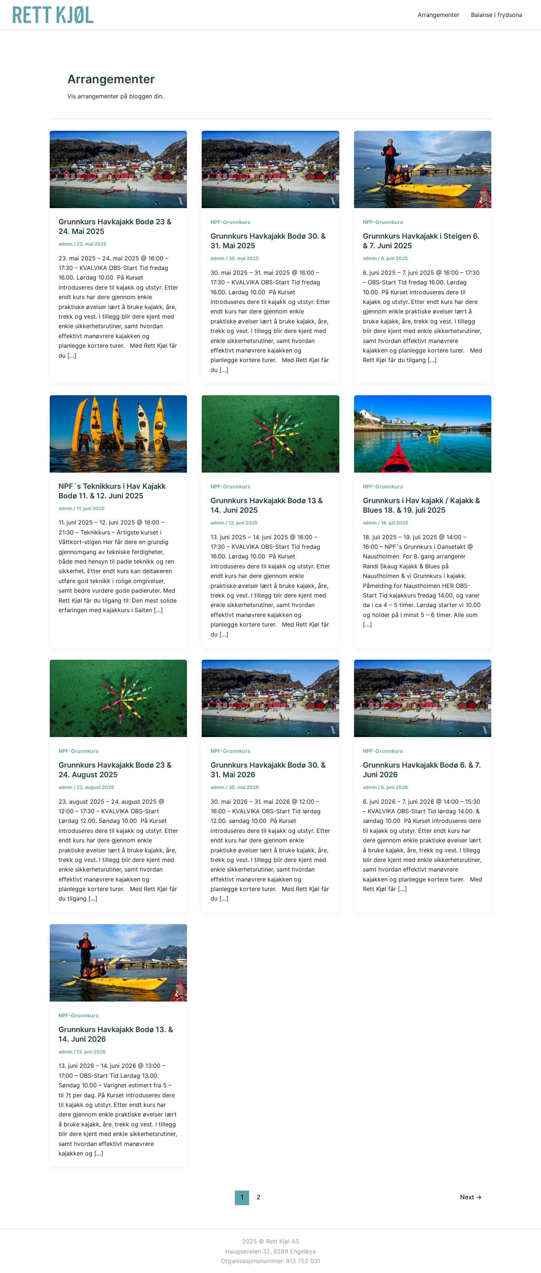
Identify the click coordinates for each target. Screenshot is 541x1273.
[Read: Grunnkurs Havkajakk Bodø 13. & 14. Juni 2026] (118, 962)
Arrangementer (438, 14)
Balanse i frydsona (496, 14)
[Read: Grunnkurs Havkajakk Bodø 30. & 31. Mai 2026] (270, 697)
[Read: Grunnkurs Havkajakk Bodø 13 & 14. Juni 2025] (270, 433)
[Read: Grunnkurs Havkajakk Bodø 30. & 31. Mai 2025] (270, 169)
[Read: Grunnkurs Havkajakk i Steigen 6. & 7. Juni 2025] (422, 169)
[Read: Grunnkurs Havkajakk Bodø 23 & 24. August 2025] (118, 697)
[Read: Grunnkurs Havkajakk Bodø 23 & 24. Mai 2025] (118, 169)
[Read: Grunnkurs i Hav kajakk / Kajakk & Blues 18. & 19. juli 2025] (422, 433)
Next (471, 1197)
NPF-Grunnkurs (231, 222)
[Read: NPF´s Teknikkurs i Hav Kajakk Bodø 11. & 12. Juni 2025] (118, 433)
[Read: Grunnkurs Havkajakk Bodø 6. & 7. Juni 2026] (422, 697)
